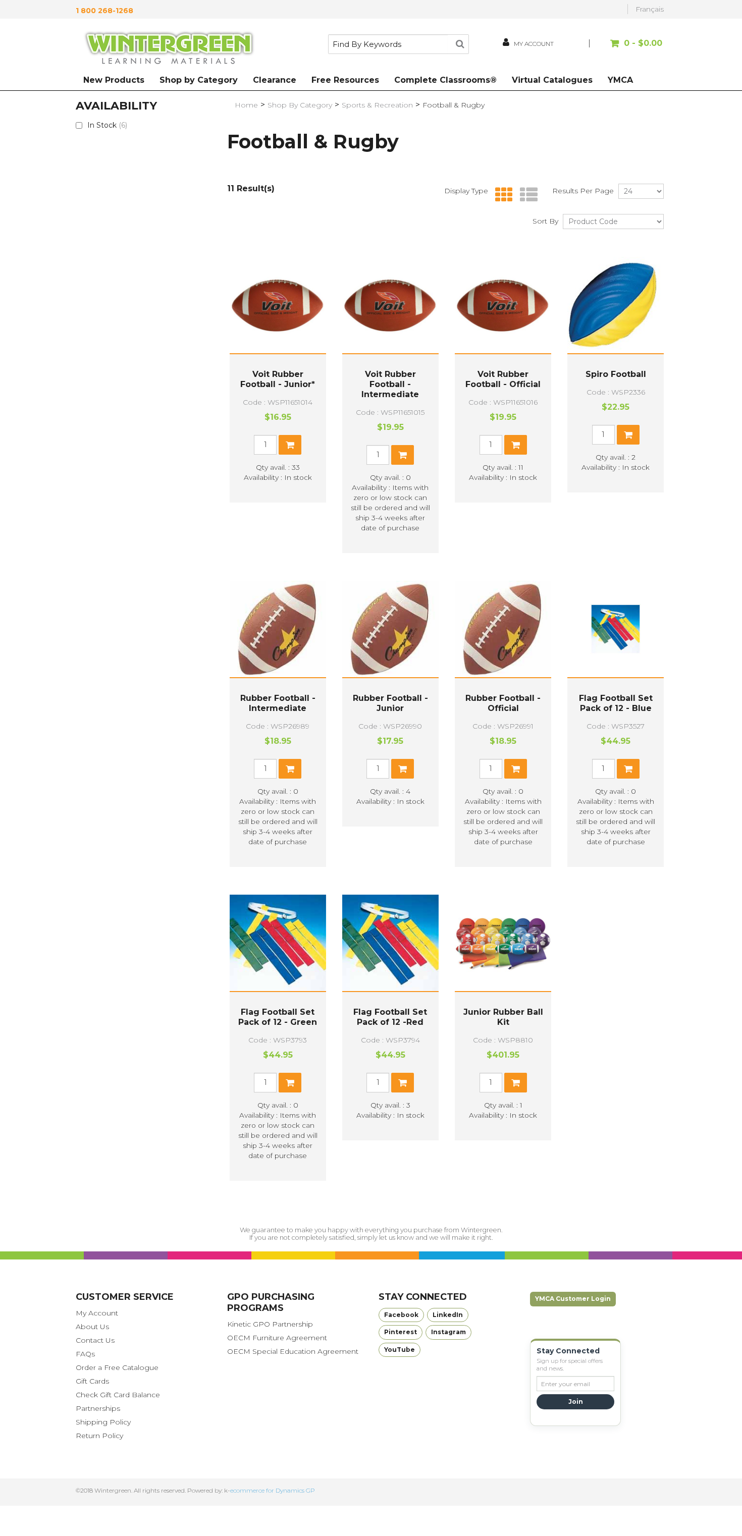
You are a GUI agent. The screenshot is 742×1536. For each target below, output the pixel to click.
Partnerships (98, 1408)
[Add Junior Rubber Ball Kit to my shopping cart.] (515, 1082)
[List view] (526, 195)
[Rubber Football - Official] (503, 629)
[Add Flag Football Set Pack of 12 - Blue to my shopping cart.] (628, 769)
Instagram (448, 1332)
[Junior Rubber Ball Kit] (503, 943)
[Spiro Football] (615, 305)
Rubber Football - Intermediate (277, 703)
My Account (97, 1313)
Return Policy (99, 1435)
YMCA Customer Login (573, 1298)
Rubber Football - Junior (390, 703)
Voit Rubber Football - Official (503, 379)
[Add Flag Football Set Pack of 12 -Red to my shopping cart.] (402, 1082)
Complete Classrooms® (445, 80)
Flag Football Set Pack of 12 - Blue (616, 703)
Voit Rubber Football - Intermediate (390, 384)
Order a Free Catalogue (117, 1367)
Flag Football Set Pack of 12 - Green (277, 1017)
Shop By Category (300, 104)
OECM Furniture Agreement (277, 1337)
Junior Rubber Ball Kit (503, 1017)
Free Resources (345, 80)
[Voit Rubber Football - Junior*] (278, 305)
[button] (627, 48)
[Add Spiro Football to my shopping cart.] (628, 435)
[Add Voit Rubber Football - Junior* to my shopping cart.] (290, 445)
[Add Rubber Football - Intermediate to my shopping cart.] (290, 769)
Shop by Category (199, 80)
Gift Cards (92, 1381)
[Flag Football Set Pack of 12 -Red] (390, 943)
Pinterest (400, 1332)
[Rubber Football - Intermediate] (278, 629)
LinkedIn (448, 1315)
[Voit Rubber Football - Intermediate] (390, 305)
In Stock (107, 125)
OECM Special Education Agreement (292, 1351)
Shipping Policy (103, 1422)
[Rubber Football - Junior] (390, 629)
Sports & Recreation (377, 104)
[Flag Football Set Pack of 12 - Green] (278, 943)
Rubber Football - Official (503, 703)
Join (575, 1401)
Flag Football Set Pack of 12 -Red (390, 1017)
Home (246, 104)
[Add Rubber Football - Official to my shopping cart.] (515, 769)
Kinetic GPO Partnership (270, 1324)
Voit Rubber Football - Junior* (277, 379)
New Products (113, 80)
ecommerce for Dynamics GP (272, 1490)
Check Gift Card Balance (118, 1394)
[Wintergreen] (169, 49)
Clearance (274, 80)
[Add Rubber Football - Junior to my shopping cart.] (402, 769)
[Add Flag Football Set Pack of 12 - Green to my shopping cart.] (290, 1082)
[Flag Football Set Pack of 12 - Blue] (615, 629)
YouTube (399, 1349)
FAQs (85, 1353)
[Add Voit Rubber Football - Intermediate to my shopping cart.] (402, 455)
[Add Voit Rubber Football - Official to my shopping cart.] (515, 445)
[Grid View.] (501, 195)
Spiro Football (616, 374)
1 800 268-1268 (104, 10)
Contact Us (95, 1340)
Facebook (401, 1315)
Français (649, 9)
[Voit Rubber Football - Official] (503, 305)
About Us (92, 1326)
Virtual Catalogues (552, 80)
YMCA (620, 80)
